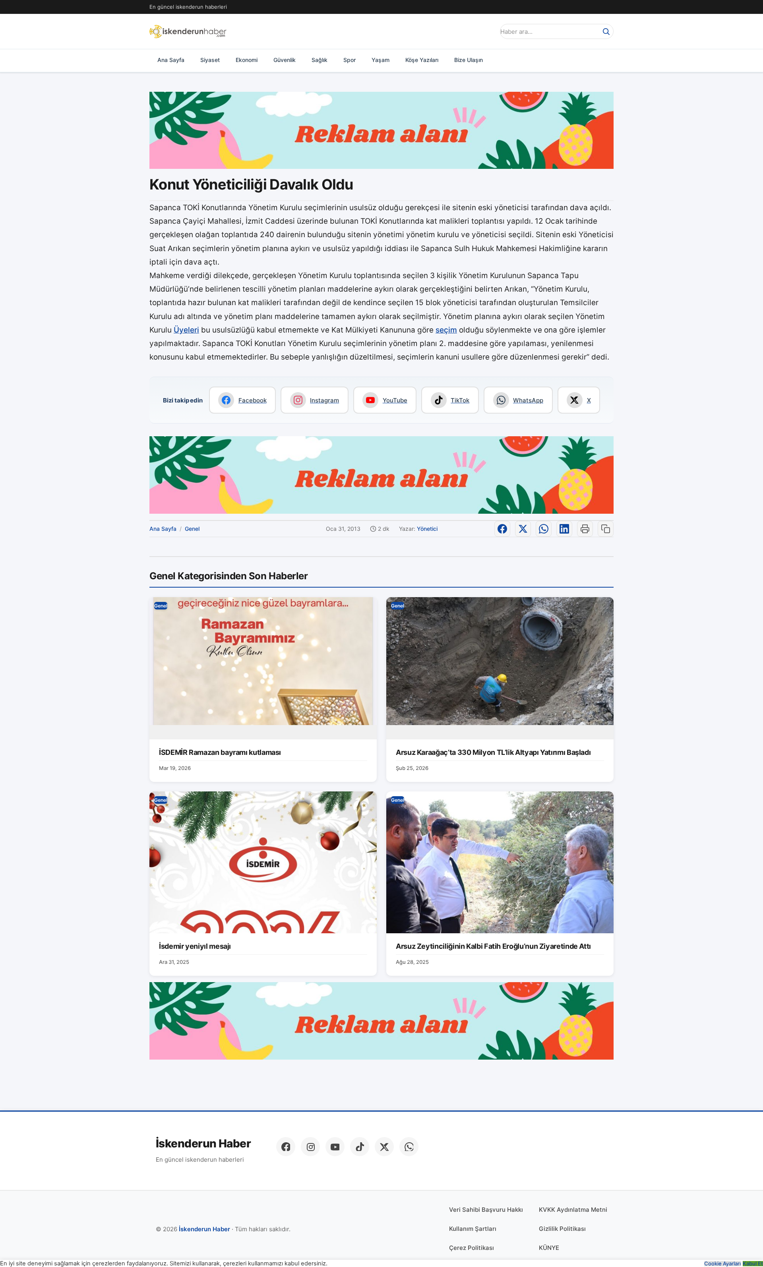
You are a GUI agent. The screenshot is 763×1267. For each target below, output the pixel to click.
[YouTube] (335, 1146)
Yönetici (427, 528)
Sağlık (319, 59)
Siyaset (210, 59)
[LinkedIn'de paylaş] (564, 529)
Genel (192, 528)
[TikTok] (359, 1146)
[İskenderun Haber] (188, 31)
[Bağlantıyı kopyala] (606, 529)
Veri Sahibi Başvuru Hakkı (486, 1209)
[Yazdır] (585, 529)
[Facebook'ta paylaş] (502, 529)
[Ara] (606, 31)
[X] (384, 1146)
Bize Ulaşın (468, 59)
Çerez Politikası (471, 1248)
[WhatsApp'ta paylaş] (544, 529)
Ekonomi (247, 59)
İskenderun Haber (203, 1143)
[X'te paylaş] (523, 529)
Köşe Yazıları (421, 59)
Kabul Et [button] (753, 1263)
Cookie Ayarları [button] (722, 1263)
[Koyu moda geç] (486, 31)
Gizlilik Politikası (562, 1228)
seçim (446, 330)
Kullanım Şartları (472, 1228)
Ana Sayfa (170, 59)
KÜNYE (549, 1248)
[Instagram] (310, 1146)
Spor (349, 59)
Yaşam (380, 59)
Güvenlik (284, 59)
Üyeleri (186, 330)
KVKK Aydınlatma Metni (573, 1209)
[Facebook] (285, 1146)
